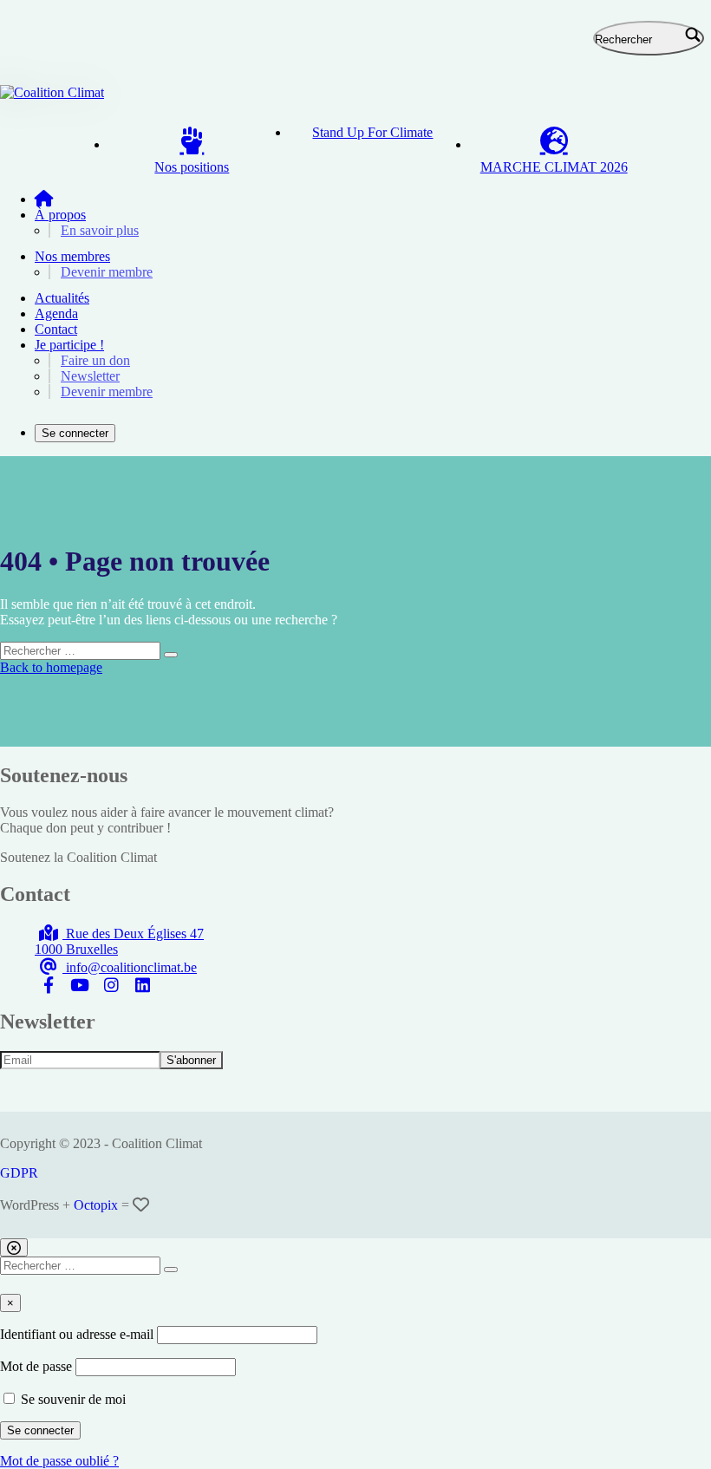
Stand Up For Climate (372, 132)
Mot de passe (36, 1366)
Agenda (56, 313)
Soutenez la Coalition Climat (78, 857)
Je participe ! (69, 344)
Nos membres (72, 256)
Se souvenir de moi (71, 1399)
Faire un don (95, 360)
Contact (56, 329)
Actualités (62, 298)
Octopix (96, 1205)
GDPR (19, 1172)
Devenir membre (107, 271)
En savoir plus (100, 230)
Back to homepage (51, 667)
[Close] (14, 1247)
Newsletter (90, 376)
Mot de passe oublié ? (59, 1460)
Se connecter (75, 433)
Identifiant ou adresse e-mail (76, 1334)
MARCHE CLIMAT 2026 (554, 167)
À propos (60, 214)
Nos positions (191, 167)
